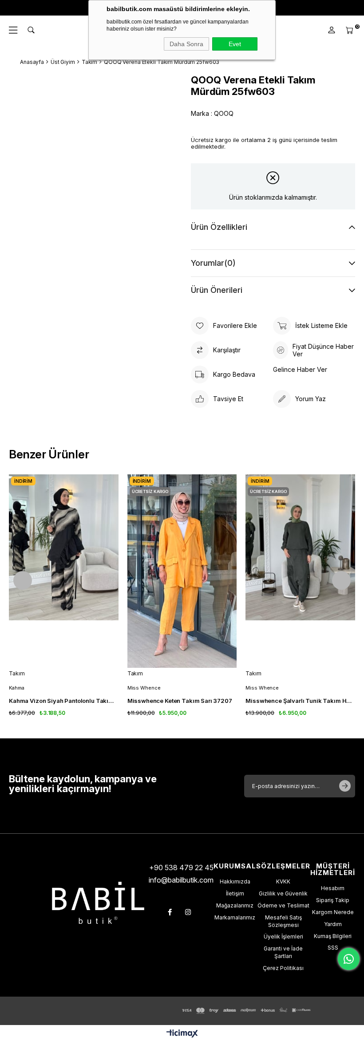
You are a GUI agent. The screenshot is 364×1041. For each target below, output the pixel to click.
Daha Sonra (186, 43)
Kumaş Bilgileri (333, 936)
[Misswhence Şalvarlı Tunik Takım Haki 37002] (300, 571)
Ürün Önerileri (216, 290)
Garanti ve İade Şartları (283, 952)
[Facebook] (170, 912)
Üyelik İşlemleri (283, 936)
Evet (235, 43)
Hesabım (332, 888)
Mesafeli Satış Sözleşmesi (283, 921)
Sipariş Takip (332, 900)
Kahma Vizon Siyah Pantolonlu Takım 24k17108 (64, 700)
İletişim (235, 893)
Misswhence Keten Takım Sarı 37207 (179, 700)
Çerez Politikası (283, 968)
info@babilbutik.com (181, 879)
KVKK (283, 881)
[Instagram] (188, 912)
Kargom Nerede (333, 912)
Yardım (333, 924)
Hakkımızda (235, 881)
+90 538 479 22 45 (181, 867)
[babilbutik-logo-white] (98, 903)
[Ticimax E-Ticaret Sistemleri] (182, 1034)
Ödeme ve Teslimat (283, 905)
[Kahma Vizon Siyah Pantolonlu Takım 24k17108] (64, 571)
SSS (333, 947)
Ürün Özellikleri (219, 227)
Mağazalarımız (234, 905)
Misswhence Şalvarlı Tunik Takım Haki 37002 (300, 700)
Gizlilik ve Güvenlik (283, 893)
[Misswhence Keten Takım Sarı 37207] (182, 571)
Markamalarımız (234, 917)
